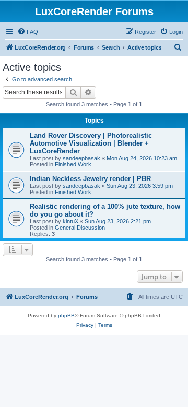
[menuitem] (27, 32)
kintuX (70, 221)
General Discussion (80, 227)
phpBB (66, 315)
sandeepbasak (81, 158)
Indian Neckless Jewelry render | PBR (90, 179)
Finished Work (73, 164)
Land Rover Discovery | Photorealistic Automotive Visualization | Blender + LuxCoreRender (91, 143)
